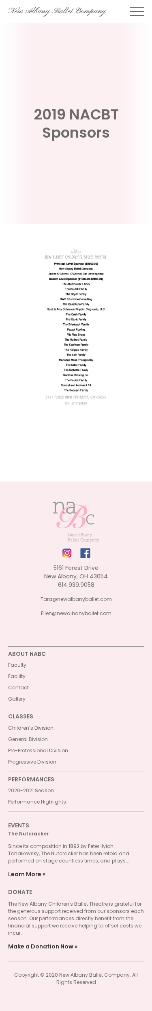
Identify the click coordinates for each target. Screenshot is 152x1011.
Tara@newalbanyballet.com (76, 599)
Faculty (17, 664)
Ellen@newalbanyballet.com (76, 613)
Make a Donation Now (40, 946)
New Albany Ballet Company (57, 11)
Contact (18, 687)
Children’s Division (31, 727)
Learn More (24, 874)
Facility (17, 676)
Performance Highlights (37, 801)
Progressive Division (32, 761)
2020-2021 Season (31, 790)
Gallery (17, 698)
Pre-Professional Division (38, 750)
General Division (28, 739)
